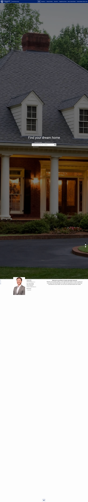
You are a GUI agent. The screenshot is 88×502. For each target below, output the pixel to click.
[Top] (85, 242)
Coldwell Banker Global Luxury (82, 1)
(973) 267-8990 (31, 284)
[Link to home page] (6, 1)
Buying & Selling (50, 2)
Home (39, 1)
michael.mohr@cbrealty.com (31, 286)
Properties (43, 2)
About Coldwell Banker (72, 1)
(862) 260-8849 (31, 283)
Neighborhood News (63, 1)
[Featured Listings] (85, 244)
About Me (56, 2)
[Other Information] (85, 246)
